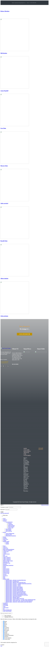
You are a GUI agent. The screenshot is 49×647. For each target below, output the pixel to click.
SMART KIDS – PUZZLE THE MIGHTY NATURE (17, 595)
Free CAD (5, 556)
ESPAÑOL (40, 449)
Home (4, 518)
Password (3, 509)
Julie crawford (4, 203)
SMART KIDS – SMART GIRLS (13, 597)
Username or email (5, 507)
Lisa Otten (3, 128)
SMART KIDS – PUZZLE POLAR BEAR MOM (16, 593)
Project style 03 (6, 571)
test (3, 608)
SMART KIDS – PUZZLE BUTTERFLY (14, 588)
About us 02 (5, 548)
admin (26, 460)
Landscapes (10, 524)
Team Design (5, 607)
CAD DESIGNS (9, 522)
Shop (4, 576)
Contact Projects (6, 553)
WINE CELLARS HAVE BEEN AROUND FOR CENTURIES (27, 452)
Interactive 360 (9, 534)
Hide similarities (7, 615)
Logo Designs (8, 528)
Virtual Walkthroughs (10, 533)
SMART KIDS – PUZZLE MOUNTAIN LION (15, 592)
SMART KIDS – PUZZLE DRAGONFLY (14, 590)
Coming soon (5, 551)
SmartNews (5, 603)
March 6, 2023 (25, 458)
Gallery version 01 (7, 557)
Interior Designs (11, 525)
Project (4, 567)
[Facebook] (1, 366)
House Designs (11, 526)
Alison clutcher (4, 278)
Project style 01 (6, 568)
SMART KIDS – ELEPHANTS (12, 581)
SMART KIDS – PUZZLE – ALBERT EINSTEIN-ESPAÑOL (19, 583)
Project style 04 (6, 572)
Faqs (4, 555)
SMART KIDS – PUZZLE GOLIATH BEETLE (16, 591)
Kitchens (10, 523)
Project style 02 (6, 569)
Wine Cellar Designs (7, 611)
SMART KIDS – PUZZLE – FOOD (13, 584)
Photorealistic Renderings (11, 535)
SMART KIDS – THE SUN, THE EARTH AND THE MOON (19, 601)
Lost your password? (5, 513)
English (7, 542)
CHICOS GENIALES (7, 550)
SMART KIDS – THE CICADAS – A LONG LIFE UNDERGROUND (20, 599)
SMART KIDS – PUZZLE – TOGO (13, 585)
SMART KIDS (6, 541)
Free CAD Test (9, 531)
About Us (5, 519)
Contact (4, 540)
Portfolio (5, 538)
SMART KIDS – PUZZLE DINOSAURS (14, 589)
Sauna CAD (10, 527)
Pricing (4, 536)
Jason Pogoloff (4, 90)
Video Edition (8, 530)
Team (4, 606)
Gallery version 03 (7, 559)
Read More (3, 18)
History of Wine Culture (8, 560)
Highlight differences (8, 616)
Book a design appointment (8, 549)
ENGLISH (41, 448)
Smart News (5, 539)
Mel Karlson (4, 53)
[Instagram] (6, 366)
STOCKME (5, 605)
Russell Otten (4, 241)
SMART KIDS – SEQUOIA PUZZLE (14, 596)
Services (4, 520)
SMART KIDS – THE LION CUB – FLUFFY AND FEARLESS (19, 600)
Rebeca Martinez (5, 11)
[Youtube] (3, 366)
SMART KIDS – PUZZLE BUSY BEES (14, 587)
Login (2, 511)
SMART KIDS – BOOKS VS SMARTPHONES (16, 580)
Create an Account (44, 505)
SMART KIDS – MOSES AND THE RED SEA (16, 582)
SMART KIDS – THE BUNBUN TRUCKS (15, 598)
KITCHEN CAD (6, 563)
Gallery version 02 (7, 558)
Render (4, 532)
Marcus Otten (4, 165)
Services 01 (5, 575)
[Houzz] (8, 366)
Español (7, 543)
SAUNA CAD (6, 573)
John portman (4, 316)
